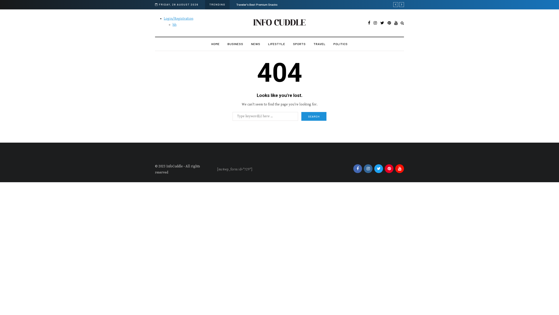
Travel (320, 44)
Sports (299, 44)
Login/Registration (178, 19)
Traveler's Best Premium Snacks (257, 4)
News (255, 44)
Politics (340, 44)
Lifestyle (276, 44)
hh (174, 25)
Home (215, 44)
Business (235, 44)
